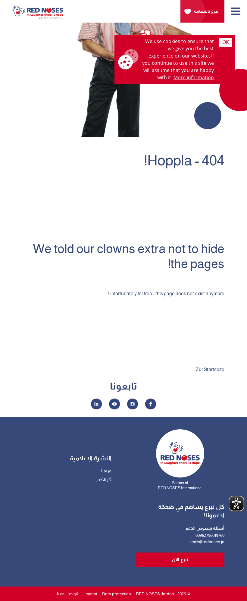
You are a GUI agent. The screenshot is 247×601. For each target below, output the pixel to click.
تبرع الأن (180, 559)
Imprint (90, 593)
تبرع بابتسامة (206, 11)
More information (194, 77)
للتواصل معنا (68, 593)
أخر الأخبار (103, 479)
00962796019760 (209, 535)
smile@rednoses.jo (206, 541)
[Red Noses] (37, 8)
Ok (225, 42)
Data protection (116, 593)
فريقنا (106, 470)
